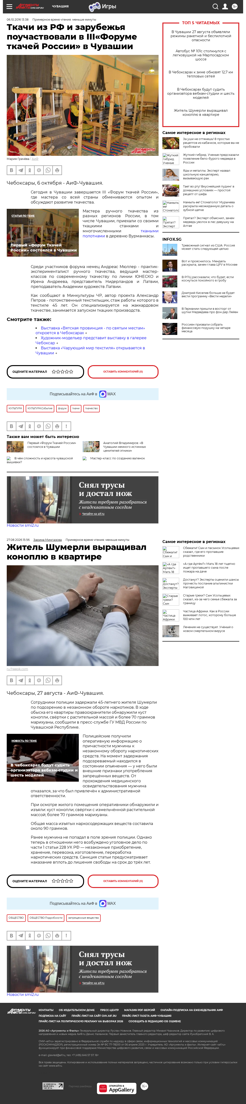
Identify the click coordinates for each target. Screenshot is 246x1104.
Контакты (46, 1010)
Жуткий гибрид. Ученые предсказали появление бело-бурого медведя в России (211, 158)
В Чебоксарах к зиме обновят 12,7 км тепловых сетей (201, 74)
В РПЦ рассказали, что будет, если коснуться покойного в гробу (208, 278)
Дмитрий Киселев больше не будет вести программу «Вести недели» (208, 294)
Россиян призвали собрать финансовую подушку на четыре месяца (206, 328)
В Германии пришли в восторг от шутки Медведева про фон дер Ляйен (210, 310)
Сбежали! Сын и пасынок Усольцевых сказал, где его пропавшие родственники (211, 551)
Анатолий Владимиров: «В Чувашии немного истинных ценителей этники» (124, 446)
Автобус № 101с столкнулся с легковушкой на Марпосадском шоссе (201, 55)
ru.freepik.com (17, 669)
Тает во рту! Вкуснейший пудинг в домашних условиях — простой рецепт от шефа (208, 190)
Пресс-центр (109, 1010)
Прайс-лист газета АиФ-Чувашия (146, 1015)
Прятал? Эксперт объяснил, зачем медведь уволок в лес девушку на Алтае (208, 222)
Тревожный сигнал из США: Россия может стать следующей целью (208, 247)
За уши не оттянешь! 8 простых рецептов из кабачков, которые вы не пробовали (211, 142)
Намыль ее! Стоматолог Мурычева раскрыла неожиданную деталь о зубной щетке (209, 206)
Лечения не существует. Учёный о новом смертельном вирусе (208, 629)
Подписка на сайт (52, 1015)
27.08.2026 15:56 (18, 540)
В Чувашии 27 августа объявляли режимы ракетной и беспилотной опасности (201, 36)
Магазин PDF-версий (139, 1010)
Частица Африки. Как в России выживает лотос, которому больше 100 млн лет (209, 615)
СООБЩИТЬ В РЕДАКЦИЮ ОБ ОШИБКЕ (155, 1021)
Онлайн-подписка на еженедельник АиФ (191, 1010)
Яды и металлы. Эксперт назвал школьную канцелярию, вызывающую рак (206, 174)
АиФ (35, 159)
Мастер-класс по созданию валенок (117, 458)
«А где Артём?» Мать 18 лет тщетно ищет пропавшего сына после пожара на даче (209, 567)
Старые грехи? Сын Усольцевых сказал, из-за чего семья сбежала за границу (210, 599)
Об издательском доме (77, 1010)
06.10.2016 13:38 (18, 19)
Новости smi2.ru (23, 525)
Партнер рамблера (80, 1086)
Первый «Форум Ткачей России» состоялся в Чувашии (51, 445)
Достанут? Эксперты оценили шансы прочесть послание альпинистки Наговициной (211, 583)
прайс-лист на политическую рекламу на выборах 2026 (81, 1021)
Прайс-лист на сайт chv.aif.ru (94, 1015)
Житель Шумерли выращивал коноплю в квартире (201, 113)
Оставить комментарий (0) (123, 371)
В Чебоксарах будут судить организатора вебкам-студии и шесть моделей (200, 94)
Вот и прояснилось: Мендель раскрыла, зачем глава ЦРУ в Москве (209, 263)
